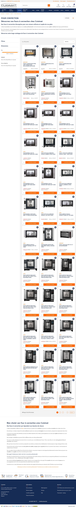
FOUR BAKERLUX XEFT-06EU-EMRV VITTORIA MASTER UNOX (30, 214)
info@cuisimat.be (43, 501)
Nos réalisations (56, 1)
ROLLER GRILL (25, 91)
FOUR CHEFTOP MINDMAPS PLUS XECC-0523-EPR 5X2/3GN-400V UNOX (30, 368)
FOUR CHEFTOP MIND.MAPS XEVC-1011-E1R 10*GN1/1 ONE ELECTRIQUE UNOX (47, 398)
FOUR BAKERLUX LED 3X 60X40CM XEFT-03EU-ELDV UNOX (66, 124)
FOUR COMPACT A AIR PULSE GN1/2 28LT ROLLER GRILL (29, 93)
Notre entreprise (29, 487)
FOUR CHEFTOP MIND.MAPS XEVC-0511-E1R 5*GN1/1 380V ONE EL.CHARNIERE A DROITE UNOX (29, 338)
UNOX (60, 91)
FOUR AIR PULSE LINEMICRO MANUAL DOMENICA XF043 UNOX (65, 184)
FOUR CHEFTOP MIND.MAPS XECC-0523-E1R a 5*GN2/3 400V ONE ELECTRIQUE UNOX (48, 307)
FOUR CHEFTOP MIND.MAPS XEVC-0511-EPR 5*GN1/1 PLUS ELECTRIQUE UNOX (65, 307)
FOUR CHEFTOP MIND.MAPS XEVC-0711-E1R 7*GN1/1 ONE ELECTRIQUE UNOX (47, 368)
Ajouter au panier (32, 71)
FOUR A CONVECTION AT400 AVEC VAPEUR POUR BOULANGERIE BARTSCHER (29, 65)
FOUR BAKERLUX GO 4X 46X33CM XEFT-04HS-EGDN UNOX (65, 94)
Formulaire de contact (71, 1)
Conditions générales (30, 492)
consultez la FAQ (17, 1)
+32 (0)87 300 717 (9, 1)
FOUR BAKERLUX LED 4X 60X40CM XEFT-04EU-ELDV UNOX (30, 153)
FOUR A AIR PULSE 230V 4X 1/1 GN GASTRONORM (66, 245)
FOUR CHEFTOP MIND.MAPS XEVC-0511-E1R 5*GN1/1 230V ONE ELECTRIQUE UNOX (47, 276)
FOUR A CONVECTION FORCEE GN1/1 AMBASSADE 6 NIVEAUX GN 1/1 (48, 94)
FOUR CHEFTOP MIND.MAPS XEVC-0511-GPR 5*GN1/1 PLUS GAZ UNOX (65, 337)
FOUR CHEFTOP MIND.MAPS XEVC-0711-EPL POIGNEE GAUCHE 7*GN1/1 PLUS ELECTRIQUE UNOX (29, 399)
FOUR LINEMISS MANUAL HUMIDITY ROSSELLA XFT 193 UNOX (29, 246)
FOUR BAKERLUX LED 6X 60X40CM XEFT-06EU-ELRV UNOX (48, 184)
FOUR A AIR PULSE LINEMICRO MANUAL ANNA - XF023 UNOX (66, 153)
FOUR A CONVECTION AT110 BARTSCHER (47, 64)
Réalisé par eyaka (71, 506)
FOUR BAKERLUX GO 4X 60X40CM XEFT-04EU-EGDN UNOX (29, 184)
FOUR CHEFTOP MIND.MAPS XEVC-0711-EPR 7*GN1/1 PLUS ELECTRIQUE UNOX (65, 368)
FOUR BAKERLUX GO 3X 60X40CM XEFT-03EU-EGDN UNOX (47, 125)
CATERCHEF (61, 243)
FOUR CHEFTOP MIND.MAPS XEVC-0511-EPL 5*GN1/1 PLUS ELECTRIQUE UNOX (29, 276)
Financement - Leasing (61, 492)
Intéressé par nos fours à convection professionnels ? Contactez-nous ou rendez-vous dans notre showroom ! (38, 466)
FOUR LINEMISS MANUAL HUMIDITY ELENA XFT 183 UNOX (66, 214)
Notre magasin (63, 1)
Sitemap (42, 490)
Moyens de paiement (30, 495)
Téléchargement (44, 487)
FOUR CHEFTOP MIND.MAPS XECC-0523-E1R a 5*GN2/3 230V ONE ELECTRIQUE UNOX (66, 276)
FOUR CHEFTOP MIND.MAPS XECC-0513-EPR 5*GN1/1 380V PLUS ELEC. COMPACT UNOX (47, 337)
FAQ (42, 492)
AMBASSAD (43, 91)
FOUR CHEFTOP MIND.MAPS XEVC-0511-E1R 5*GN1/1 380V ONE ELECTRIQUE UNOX (29, 307)
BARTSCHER (25, 62)
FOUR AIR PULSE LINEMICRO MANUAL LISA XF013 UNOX (47, 214)
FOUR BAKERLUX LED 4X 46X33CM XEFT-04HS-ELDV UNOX (30, 124)
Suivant (72, 412)
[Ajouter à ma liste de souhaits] (37, 46)
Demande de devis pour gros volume (64, 490)
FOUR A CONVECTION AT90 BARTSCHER (65, 64)
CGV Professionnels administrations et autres (65, 487)
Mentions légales (29, 490)
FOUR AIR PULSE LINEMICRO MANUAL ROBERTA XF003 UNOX (48, 153)
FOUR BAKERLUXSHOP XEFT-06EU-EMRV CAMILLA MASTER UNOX (47, 246)
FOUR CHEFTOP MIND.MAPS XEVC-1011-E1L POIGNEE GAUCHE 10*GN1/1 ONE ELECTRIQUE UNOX (66, 399)
